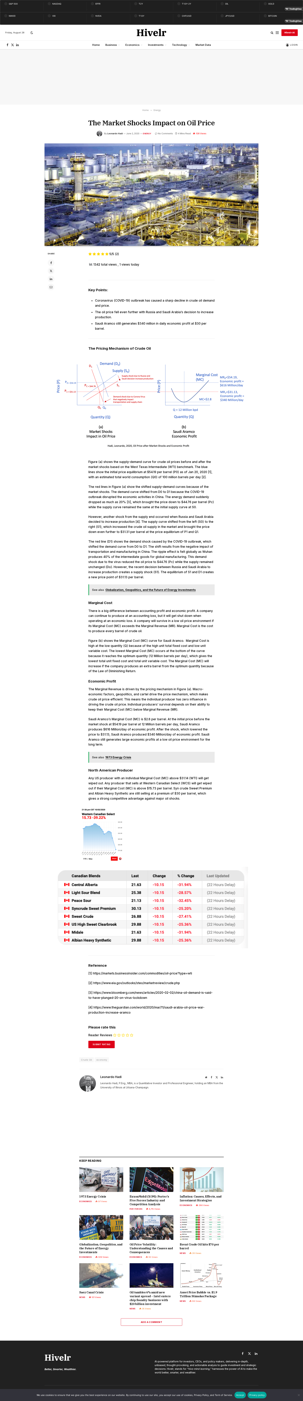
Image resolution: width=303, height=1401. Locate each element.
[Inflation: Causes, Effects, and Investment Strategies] (202, 1179)
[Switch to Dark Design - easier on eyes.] (31, 32)
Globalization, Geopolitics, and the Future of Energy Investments (100, 1248)
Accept (240, 1395)
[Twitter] (51, 271)
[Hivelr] (151, 33)
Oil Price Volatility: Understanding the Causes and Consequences (151, 1248)
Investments (155, 44)
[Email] (51, 287)
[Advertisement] (151, 77)
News (183, 1253)
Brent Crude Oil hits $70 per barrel (199, 1246)
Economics (132, 44)
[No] (298, 1395)
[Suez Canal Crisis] (101, 1275)
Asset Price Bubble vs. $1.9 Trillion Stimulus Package (198, 1294)
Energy (147, 133)
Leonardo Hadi (115, 133)
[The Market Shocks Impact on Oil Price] (151, 194)
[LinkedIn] (51, 279)
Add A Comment (151, 1322)
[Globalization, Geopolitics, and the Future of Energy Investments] (101, 1227)
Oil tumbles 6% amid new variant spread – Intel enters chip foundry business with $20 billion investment (150, 1298)
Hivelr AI (289, 32)
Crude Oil (86, 1059)
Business (111, 44)
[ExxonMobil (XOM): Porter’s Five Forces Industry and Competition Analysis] (152, 1179)
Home (96, 44)
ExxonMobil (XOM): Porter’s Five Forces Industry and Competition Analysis (149, 1200)
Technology (179, 44)
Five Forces (136, 1209)
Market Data (203, 44)
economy (101, 1059)
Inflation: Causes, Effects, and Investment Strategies (200, 1198)
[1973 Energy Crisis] (101, 1179)
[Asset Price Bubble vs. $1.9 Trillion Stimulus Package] (202, 1275)
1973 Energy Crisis (92, 1196)
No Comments (165, 133)
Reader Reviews (100, 1035)
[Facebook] (51, 262)
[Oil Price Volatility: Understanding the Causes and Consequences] (152, 1227)
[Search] (272, 33)
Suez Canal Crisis (91, 1292)
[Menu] (277, 33)
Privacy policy (257, 1395)
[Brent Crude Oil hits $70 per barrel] (202, 1227)
